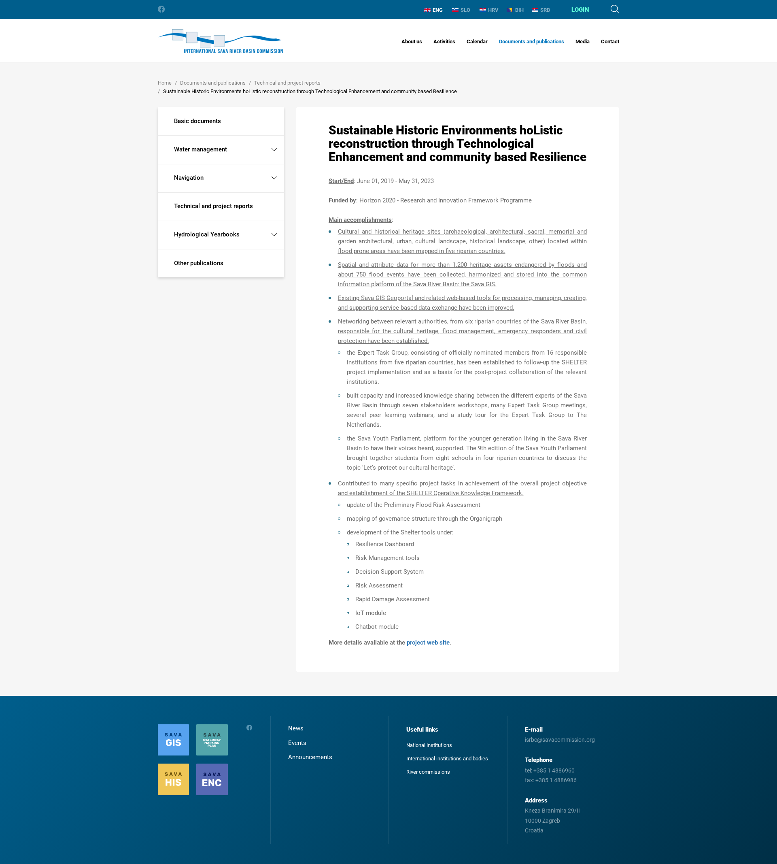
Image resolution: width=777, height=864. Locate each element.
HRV (493, 10)
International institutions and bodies (447, 758)
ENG (438, 10)
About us (411, 41)
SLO (465, 10)
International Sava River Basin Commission (220, 41)
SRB (545, 10)
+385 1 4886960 (554, 770)
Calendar (477, 41)
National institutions (429, 745)
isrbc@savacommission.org (560, 739)
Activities (444, 41)
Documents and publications (531, 41)
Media (582, 41)
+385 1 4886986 (556, 780)
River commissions (428, 772)
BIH (519, 10)
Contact (610, 41)
